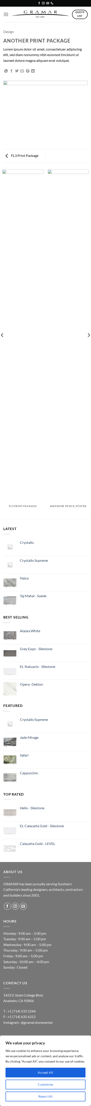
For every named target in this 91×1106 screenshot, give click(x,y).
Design (8, 31)
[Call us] (52, 3)
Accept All (45, 1072)
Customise (45, 1084)
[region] (45, 1071)
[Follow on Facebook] (39, 3)
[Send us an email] (47, 3)
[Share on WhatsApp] (6, 71)
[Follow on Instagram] (43, 3)
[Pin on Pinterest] (27, 71)
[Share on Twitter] (17, 71)
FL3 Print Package (24, 155)
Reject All (45, 1096)
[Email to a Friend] (22, 71)
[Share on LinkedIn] (33, 71)
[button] (6, 14)
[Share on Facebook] (11, 71)
